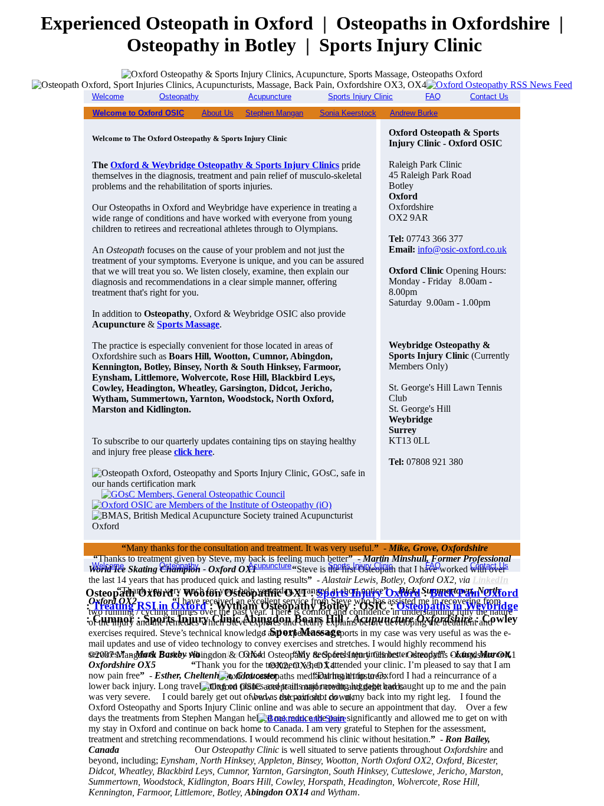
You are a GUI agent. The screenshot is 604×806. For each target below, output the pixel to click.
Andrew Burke (414, 113)
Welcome (108, 96)
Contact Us (489, 96)
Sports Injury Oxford (369, 593)
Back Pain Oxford (474, 593)
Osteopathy (179, 96)
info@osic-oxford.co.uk (462, 249)
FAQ (433, 96)
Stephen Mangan (274, 113)
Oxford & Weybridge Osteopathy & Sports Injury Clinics (224, 165)
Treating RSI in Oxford (149, 605)
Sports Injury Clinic (360, 96)
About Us (218, 113)
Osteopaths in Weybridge (457, 605)
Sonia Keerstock (348, 113)
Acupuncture (269, 96)
